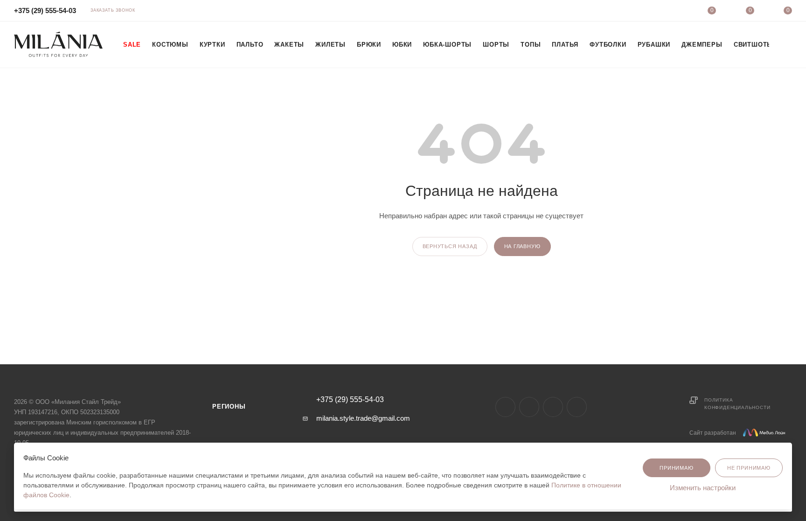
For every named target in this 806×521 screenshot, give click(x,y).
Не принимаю (749, 468)
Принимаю (676, 468)
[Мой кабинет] (674, 12)
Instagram (505, 407)
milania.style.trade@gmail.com (363, 418)
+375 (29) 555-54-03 (45, 10)
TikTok (553, 407)
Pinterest (577, 407)
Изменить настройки (703, 488)
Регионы (229, 406)
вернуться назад (450, 246)
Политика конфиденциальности (737, 403)
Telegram (529, 407)
